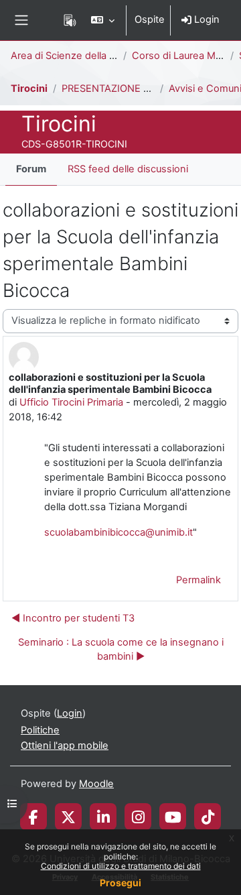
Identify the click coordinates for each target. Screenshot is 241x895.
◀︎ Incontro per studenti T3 (73, 618)
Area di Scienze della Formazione (87, 56)
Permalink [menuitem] (198, 580)
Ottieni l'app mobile (64, 745)
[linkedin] (103, 816)
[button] (102, 20)
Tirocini (29, 88)
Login (205, 19)
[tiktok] (208, 816)
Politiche (40, 730)
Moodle (96, 784)
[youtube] (173, 816)
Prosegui (120, 882)
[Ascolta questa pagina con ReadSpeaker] (70, 20)
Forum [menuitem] (31, 169)
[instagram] (138, 816)
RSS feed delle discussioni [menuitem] (128, 169)
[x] (68, 816)
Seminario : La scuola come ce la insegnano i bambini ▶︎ (121, 649)
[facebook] (33, 816)
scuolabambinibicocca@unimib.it (118, 532)
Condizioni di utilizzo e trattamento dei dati (121, 866)
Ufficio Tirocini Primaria (71, 402)
